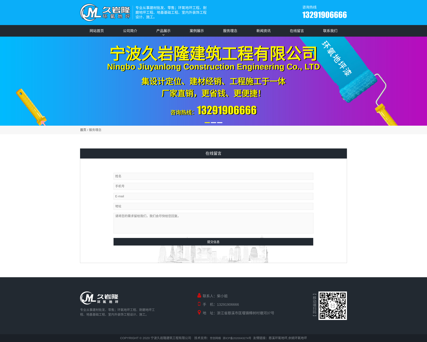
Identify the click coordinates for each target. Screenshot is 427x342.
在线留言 (297, 31)
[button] (207, 122)
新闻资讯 (263, 31)
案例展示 (197, 31)
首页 (83, 130)
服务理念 (230, 31)
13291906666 (324, 15)
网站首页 (97, 31)
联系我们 (330, 31)
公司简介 (130, 31)
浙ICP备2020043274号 (237, 338)
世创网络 (215, 338)
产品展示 (163, 31)
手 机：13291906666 (221, 304)
